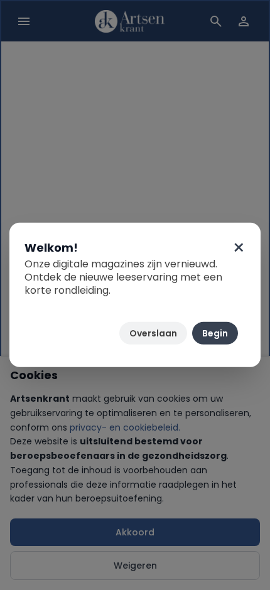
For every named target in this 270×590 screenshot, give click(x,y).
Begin (215, 333)
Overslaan (153, 333)
